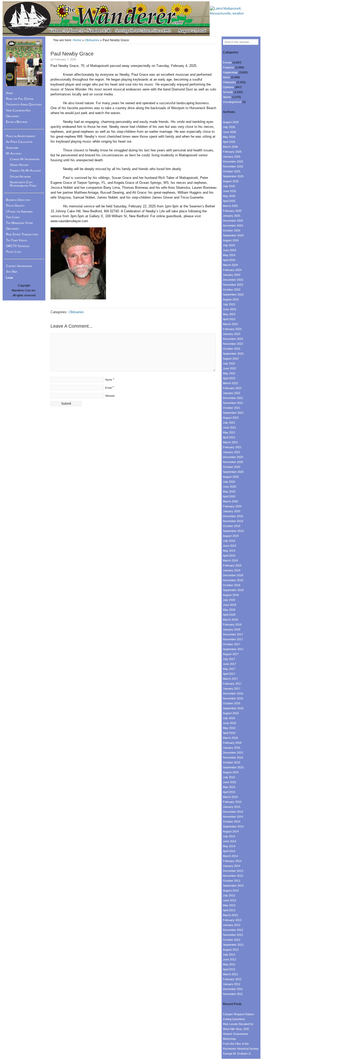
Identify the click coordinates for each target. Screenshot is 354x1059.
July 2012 (229, 954)
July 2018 (229, 599)
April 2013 (229, 910)
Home (77, 40)
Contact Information (19, 266)
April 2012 (229, 969)
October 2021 (231, 407)
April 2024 (229, 260)
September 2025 (233, 176)
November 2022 (233, 343)
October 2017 (231, 644)
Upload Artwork (20, 176)
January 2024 (231, 274)
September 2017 (233, 649)
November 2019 (233, 521)
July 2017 (229, 659)
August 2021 (231, 417)
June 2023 (229, 309)
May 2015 (229, 787)
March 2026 (230, 146)
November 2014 (233, 816)
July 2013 (229, 895)
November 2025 (233, 166)
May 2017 (229, 668)
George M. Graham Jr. (237, 1053)
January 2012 (231, 984)
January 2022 (231, 393)
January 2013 (231, 925)
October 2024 (231, 230)
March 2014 (230, 856)
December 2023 (233, 279)
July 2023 (229, 304)
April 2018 (229, 614)
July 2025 (229, 186)
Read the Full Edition (19, 99)
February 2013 (232, 920)
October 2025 (231, 171)
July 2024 (229, 245)
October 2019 (231, 526)
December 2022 (233, 338)
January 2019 (231, 570)
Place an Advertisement (21, 136)
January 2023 (231, 333)
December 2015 (233, 752)
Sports (227, 97)
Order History (19, 165)
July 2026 (229, 127)
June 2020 (229, 486)
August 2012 (231, 949)
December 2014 (233, 811)
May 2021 (229, 432)
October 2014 (231, 821)
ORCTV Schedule (18, 246)
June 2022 (229, 368)
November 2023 (233, 284)
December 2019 (233, 516)
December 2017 (233, 634)
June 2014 (229, 841)
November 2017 (233, 639)
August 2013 (231, 890)
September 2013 (233, 885)
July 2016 (229, 718)
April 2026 (229, 141)
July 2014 (229, 836)
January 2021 (231, 452)
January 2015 (231, 806)
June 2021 (229, 427)
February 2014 (232, 860)
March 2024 (230, 264)
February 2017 (232, 683)
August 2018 (231, 595)
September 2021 (233, 412)
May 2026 (229, 136)
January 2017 (231, 688)
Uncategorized (232, 101)
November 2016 (233, 698)
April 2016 (229, 732)
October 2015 (231, 762)
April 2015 (229, 792)
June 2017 (229, 663)
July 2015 (229, 777)
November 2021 (233, 402)
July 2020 (229, 481)
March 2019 (230, 560)
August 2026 (231, 122)
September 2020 (233, 471)
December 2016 (233, 693)
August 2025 (231, 181)
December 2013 (233, 870)
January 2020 (231, 511)
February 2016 (232, 742)
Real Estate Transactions (22, 234)
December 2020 (233, 457)
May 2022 (229, 373)
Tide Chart (13, 217)
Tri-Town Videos (16, 240)
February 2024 (232, 269)
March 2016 (230, 737)
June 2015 (229, 782)
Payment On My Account (25, 170)
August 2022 (231, 358)
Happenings (230, 72)
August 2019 (231, 535)
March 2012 (230, 974)
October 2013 (231, 880)
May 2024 (229, 255)
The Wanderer (106, 18)
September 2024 (233, 235)
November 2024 (233, 225)
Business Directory (18, 200)
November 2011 (233, 993)
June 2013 (229, 900)
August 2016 (231, 713)
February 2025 (232, 210)
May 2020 (229, 491)
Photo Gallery (15, 205)
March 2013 (230, 915)
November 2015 (233, 757)
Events (227, 62)
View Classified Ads (18, 110)
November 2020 (233, 462)
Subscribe (12, 148)
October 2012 (231, 939)
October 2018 (231, 585)
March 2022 (230, 383)
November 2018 (233, 580)
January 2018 (231, 629)
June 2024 (229, 250)
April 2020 (229, 496)
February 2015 (232, 801)
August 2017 (231, 654)
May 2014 (229, 846)
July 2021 (229, 422)
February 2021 (232, 447)
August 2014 (231, 831)
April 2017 (229, 673)
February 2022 (232, 388)
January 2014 (231, 865)
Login (9, 277)
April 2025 (229, 200)
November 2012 (233, 934)
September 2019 (233, 530)
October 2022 (231, 348)
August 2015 (231, 772)
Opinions (228, 87)
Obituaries (92, 40)
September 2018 (233, 590)
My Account (14, 153)
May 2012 (229, 964)
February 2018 (232, 624)
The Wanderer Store (19, 223)
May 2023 (229, 314)
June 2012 (229, 959)
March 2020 (230, 501)
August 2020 (231, 476)
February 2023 (232, 329)
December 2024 (233, 220)
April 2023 (229, 319)
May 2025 (229, 196)
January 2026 (231, 156)
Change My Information (24, 159)
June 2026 (229, 132)
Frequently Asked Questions (23, 104)
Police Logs (13, 252)
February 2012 (232, 979)
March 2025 (230, 205)
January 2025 (231, 215)
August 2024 (231, 240)
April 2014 (229, 851)
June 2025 (229, 191)
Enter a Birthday (16, 122)
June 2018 (229, 604)
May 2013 (229, 905)
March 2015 (230, 796)
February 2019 (232, 565)
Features (228, 67)
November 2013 (233, 875)
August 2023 (231, 299)
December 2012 (233, 929)
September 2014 (233, 826)
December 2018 (233, 575)
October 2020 (231, 466)
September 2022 (233, 353)
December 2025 (233, 161)
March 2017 (230, 678)
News (226, 77)
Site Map (11, 271)
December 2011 (233, 989)
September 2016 (233, 708)
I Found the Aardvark (19, 211)
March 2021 (230, 442)
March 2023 (230, 324)
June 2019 (229, 545)
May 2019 (229, 550)
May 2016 (229, 728)
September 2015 (233, 767)
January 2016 (231, 747)
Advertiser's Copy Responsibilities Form (23, 183)
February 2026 (232, 151)
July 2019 (229, 540)
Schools (228, 92)
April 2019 (229, 555)
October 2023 (231, 289)
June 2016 (229, 723)
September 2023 (233, 294)
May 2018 (229, 609)
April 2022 (229, 378)
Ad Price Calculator (19, 142)
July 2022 (229, 363)
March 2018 (230, 619)
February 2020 (232, 506)
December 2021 (233, 397)
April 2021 (229, 437)
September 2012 (233, 944)
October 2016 (231, 703)
